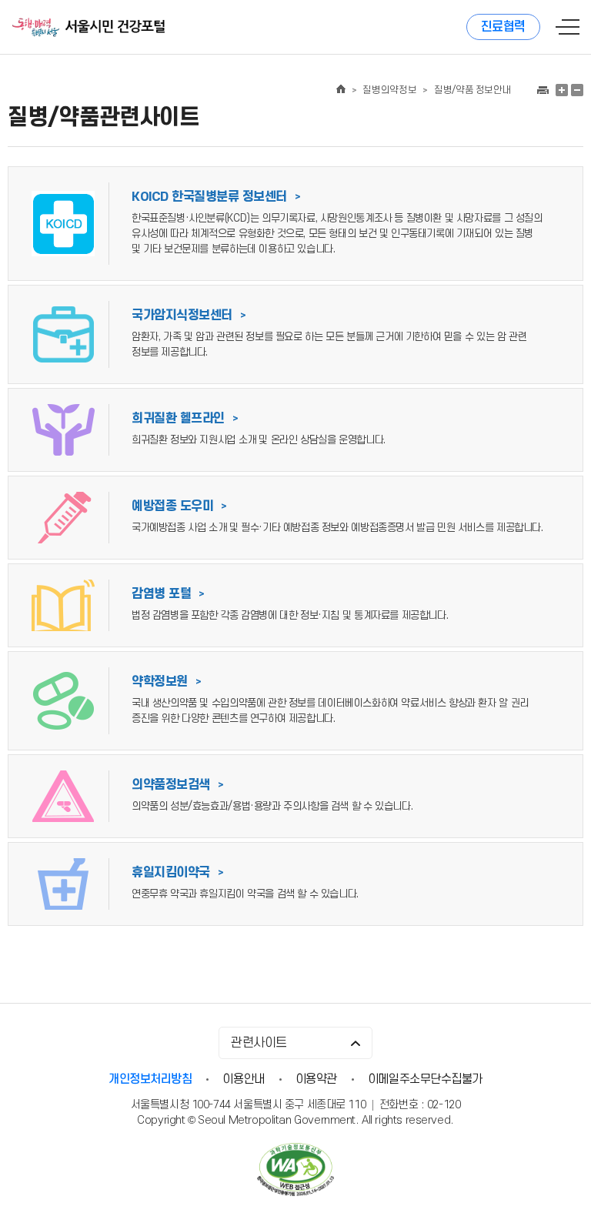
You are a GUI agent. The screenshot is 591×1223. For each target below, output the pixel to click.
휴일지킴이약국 (177, 873)
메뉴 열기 (567, 27)
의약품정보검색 (177, 785)
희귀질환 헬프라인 (185, 419)
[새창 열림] (542, 90)
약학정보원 (166, 682)
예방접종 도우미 (179, 506)
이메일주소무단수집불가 (425, 1079)
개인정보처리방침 (150, 1079)
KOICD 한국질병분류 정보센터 (216, 197)
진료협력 (503, 27)
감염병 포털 (168, 594)
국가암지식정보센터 (188, 315)
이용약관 (316, 1079)
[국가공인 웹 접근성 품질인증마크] (295, 1171)
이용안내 (243, 1079)
